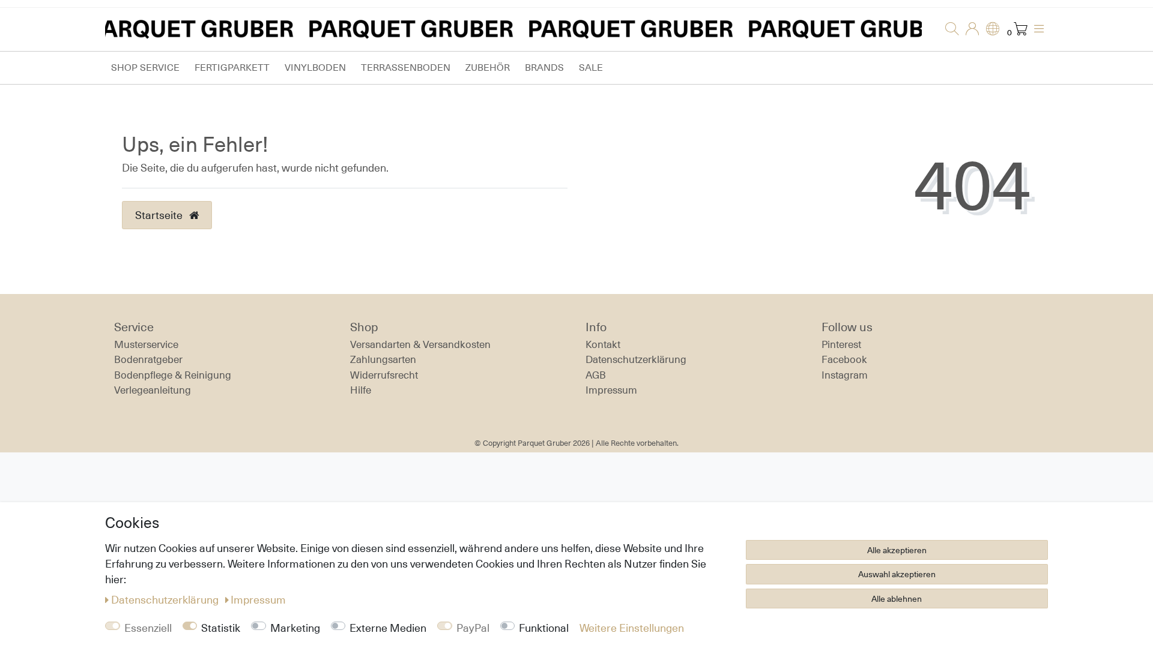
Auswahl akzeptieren (897, 574)
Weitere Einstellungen (632, 627)
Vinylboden (315, 67)
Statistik (220, 627)
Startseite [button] (160, 214)
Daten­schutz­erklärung (636, 359)
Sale (591, 67)
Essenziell (148, 627)
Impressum (611, 390)
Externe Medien (388, 627)
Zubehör (487, 67)
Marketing (295, 627)
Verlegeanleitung (152, 390)
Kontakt (603, 344)
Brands (544, 67)
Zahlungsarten (383, 359)
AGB (596, 375)
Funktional (544, 627)
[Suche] (948, 29)
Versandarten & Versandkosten (420, 344)
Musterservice (146, 344)
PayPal (472, 627)
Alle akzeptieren (897, 550)
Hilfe (360, 390)
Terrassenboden (405, 67)
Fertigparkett (232, 67)
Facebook (844, 359)
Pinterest (841, 344)
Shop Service (145, 67)
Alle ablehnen (896, 598)
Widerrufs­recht (384, 375)
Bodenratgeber (148, 359)
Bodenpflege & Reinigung (172, 375)
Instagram (845, 375)
